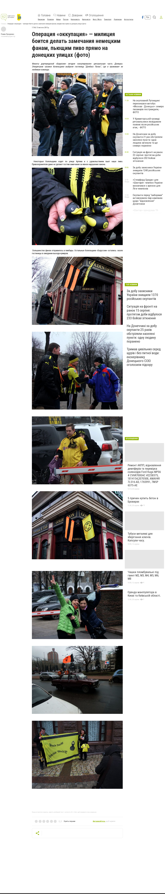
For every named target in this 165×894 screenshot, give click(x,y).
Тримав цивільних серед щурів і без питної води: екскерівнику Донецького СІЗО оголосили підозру (144, 357)
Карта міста (86, 19)
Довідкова (118, 19)
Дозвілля (50, 19)
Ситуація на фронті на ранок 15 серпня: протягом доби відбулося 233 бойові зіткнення (144, 312)
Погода (65, 19)
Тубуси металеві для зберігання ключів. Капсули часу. (140, 537)
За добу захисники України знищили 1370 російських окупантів (142, 295)
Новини (61, 15)
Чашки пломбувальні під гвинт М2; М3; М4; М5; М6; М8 (143, 575)
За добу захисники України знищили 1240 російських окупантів (147, 170)
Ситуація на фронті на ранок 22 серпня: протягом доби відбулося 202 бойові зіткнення (148, 156)
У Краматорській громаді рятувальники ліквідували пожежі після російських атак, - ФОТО (147, 123)
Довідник (77, 15)
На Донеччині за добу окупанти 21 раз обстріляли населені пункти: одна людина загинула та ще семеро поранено (147, 140)
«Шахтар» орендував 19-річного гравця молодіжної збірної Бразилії (147, 213)
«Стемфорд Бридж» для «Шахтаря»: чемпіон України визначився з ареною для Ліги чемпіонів (147, 184)
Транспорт (107, 19)
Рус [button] (147, 17)
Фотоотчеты (128, 19)
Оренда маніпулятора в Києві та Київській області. (144, 594)
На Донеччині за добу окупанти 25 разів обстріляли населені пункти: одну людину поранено (142, 333)
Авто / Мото (97, 19)
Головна (45, 15)
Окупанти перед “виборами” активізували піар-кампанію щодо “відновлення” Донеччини (148, 199)
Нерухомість (75, 19)
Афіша (58, 19)
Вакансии (41, 19)
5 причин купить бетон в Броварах (143, 500)
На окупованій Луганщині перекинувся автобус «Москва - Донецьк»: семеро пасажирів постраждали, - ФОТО (148, 106)
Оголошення (96, 15)
